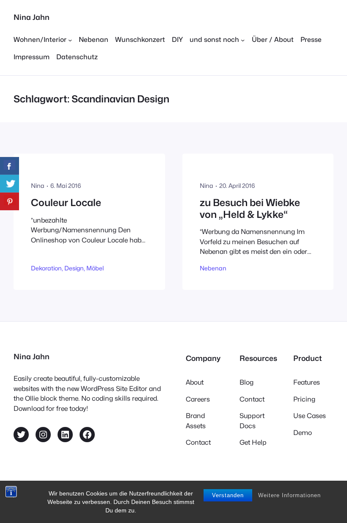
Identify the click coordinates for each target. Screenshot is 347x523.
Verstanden (228, 495)
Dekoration (46, 268)
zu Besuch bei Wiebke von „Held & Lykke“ (250, 208)
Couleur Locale (66, 202)
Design (74, 268)
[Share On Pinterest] (9, 201)
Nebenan (213, 268)
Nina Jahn (32, 17)
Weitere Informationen (289, 495)
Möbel (95, 268)
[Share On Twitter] (9, 184)
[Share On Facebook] (9, 166)
